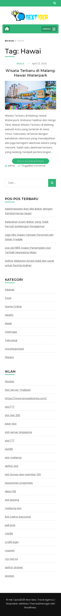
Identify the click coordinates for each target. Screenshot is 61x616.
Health (9, 315)
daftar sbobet (14, 567)
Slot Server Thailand (17, 390)
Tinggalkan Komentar (33, 165)
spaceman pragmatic (19, 483)
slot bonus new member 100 (23, 474)
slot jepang (12, 500)
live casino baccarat (18, 517)
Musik (8, 323)
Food (8, 298)
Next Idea (31, 599)
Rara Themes (31, 603)
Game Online (13, 306)
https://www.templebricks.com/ (26, 398)
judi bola (10, 525)
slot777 (9, 407)
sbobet (9, 576)
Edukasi (9, 289)
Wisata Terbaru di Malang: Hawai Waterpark (30, 73)
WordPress (30, 607)
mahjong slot (13, 508)
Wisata (20, 63)
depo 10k (10, 491)
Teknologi (11, 340)
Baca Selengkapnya (30, 161)
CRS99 (9, 534)
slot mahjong (13, 457)
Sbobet (9, 381)
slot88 (9, 449)
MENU (47, 28)
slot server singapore (18, 432)
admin (11, 165)
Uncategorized (14, 349)
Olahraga (11, 332)
